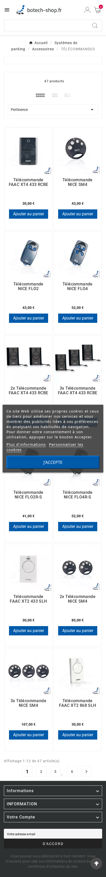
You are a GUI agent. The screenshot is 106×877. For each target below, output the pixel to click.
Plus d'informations (26, 444)
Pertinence (53, 109)
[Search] (95, 25)
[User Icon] (87, 10)
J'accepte (53, 462)
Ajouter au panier (28, 213)
